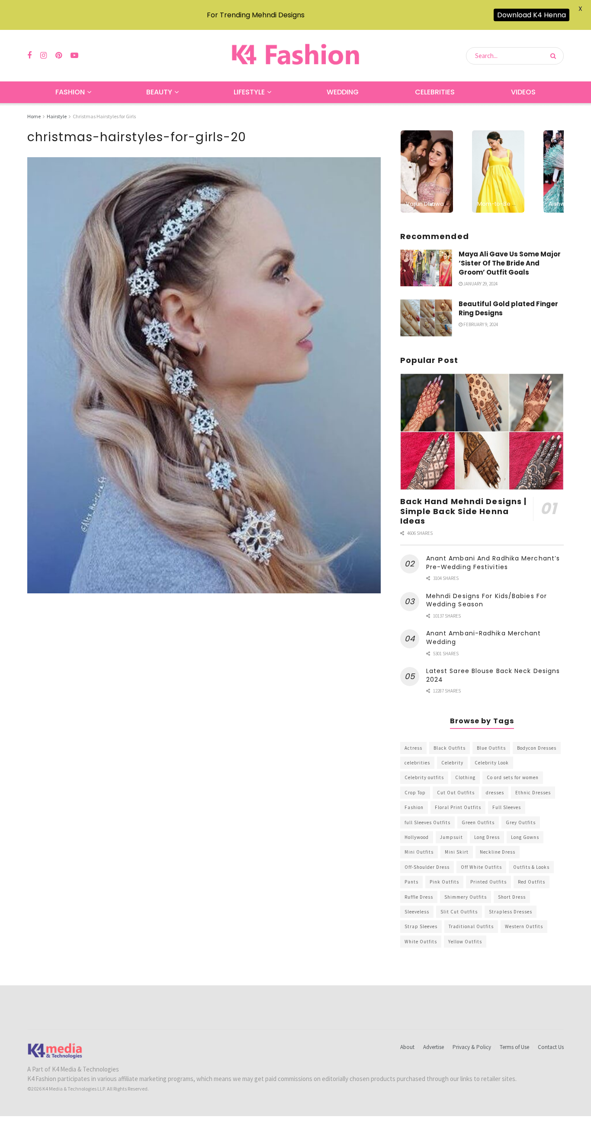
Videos (523, 92)
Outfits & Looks (531, 867)
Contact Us (551, 1047)
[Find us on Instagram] (43, 56)
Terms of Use (514, 1047)
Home (34, 116)
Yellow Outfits (465, 942)
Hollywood (417, 837)
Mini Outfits (419, 852)
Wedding (343, 92)
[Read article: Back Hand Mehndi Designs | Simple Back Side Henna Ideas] (482, 432)
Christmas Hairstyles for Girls (104, 116)
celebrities (417, 763)
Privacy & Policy (472, 1047)
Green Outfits (478, 822)
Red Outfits (531, 882)
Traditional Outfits (471, 926)
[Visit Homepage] (295, 55)
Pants (411, 882)
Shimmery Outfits (465, 897)
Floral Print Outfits (458, 807)
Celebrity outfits (424, 777)
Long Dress (487, 837)
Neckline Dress (497, 852)
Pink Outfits (444, 882)
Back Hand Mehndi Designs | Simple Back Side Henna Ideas (463, 511)
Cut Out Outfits (456, 793)
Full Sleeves (506, 807)
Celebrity (452, 763)
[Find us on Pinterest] (58, 56)
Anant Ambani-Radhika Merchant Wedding (483, 637)
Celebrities (435, 92)
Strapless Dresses (510, 912)
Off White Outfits (481, 867)
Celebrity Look (492, 763)
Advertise (433, 1047)
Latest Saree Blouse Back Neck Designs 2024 (493, 675)
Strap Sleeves (421, 926)
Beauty (159, 92)
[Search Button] (555, 56)
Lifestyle (249, 92)
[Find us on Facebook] (29, 56)
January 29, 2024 (480, 284)
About (407, 1047)
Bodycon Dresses (536, 748)
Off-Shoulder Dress (427, 867)
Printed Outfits (488, 882)
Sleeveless (417, 912)
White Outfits (421, 942)
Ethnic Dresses (533, 793)
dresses (495, 793)
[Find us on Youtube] (74, 56)
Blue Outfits (491, 748)
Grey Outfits (521, 822)
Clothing (465, 777)
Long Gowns (525, 837)
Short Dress (512, 897)
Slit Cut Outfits (459, 912)
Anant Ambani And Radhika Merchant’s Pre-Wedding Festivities (493, 562)
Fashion (70, 92)
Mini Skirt (457, 852)
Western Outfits (524, 926)
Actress (413, 748)
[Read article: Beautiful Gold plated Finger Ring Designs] (426, 318)
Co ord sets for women (513, 777)
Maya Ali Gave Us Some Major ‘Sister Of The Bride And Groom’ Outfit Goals (510, 263)
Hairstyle (57, 116)
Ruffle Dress (419, 897)
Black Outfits (450, 748)
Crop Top (415, 793)
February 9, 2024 (480, 324)
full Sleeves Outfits (427, 822)
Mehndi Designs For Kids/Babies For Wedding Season (486, 600)
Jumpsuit (451, 837)
